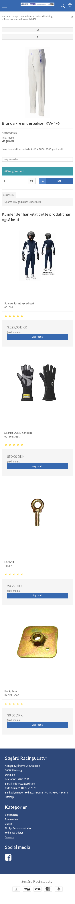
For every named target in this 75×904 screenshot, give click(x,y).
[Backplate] (37, 651)
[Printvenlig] (71, 16)
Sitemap (9, 796)
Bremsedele (11, 819)
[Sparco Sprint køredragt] (37, 263)
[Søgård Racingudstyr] (37, 4)
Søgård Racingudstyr (37, 881)
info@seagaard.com (24, 783)
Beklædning (11, 814)
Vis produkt (37, 337)
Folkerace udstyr (14, 832)
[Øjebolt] (37, 521)
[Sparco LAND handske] (37, 392)
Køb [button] (60, 181)
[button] (37, 29)
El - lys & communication (18, 828)
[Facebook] (8, 859)
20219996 (23, 779)
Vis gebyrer (8, 140)
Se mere (9, 837)
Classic (8, 823)
